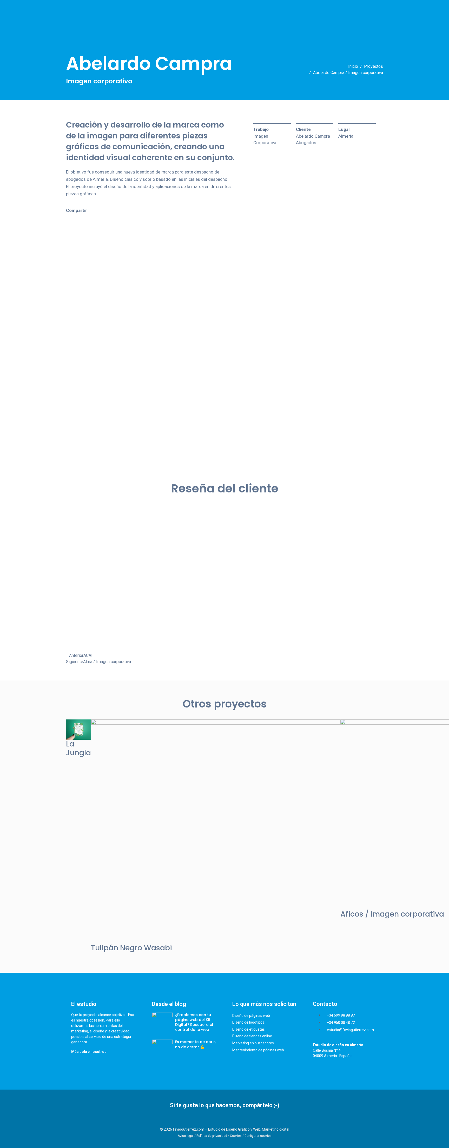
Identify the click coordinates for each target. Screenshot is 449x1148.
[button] (65, 217)
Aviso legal (186, 1136)
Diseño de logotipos (248, 1022)
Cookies (236, 1136)
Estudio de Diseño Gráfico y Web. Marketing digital (248, 1129)
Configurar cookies (258, 1136)
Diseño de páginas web (251, 1015)
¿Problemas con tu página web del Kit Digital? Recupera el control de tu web (194, 1022)
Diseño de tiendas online (252, 1036)
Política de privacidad (211, 1136)
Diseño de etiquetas (248, 1029)
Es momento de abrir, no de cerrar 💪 (195, 1044)
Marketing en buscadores (253, 1043)
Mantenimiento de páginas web (258, 1050)
